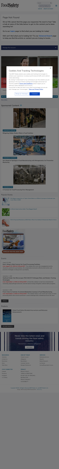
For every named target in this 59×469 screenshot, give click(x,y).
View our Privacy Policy (36, 89)
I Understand (35, 93)
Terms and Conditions (26, 83)
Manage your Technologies (22, 93)
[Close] (50, 68)
